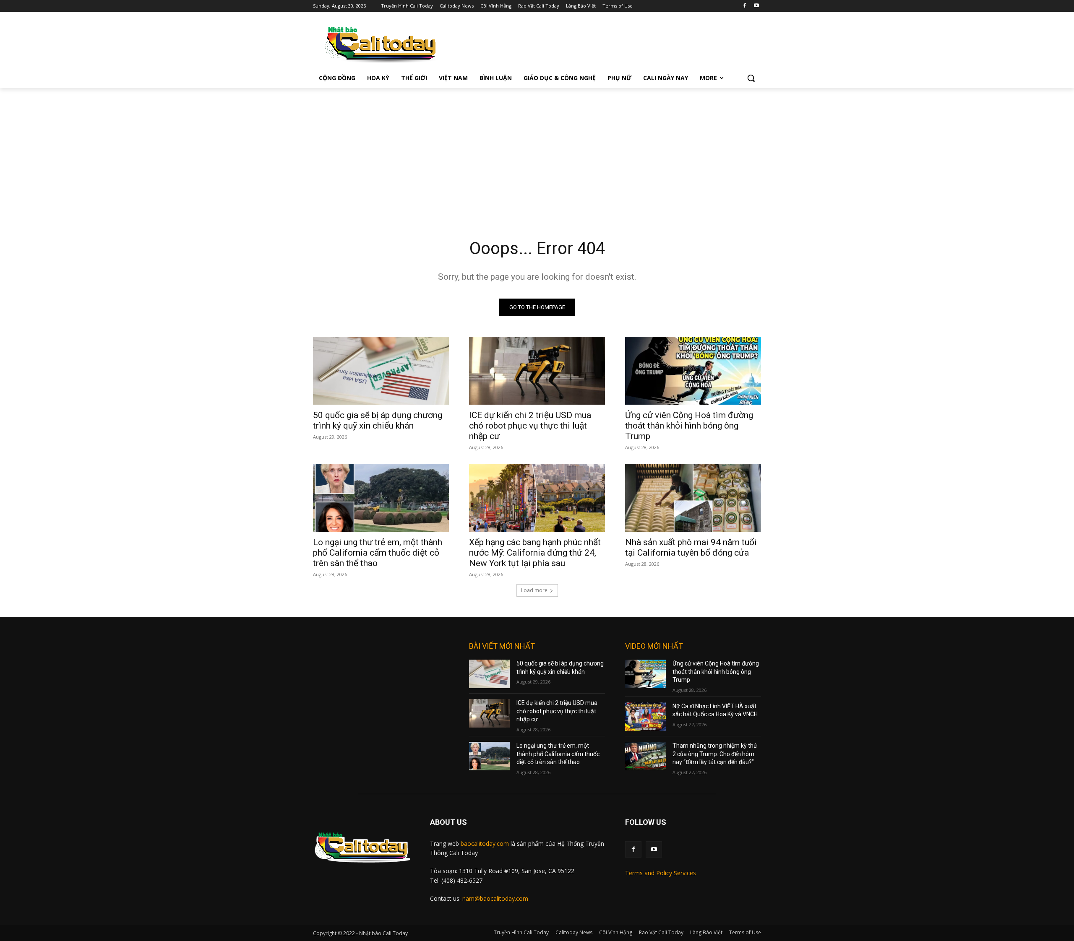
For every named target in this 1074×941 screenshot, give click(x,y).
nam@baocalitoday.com (495, 898)
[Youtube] (756, 6)
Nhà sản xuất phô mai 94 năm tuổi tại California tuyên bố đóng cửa (691, 547)
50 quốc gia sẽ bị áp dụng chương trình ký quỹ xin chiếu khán (377, 420)
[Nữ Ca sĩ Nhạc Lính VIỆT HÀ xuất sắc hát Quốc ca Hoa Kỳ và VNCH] (645, 716)
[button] (751, 78)
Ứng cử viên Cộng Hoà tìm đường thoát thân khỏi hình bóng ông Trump (689, 425)
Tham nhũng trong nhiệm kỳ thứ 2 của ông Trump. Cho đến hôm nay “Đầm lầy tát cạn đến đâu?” (715, 753)
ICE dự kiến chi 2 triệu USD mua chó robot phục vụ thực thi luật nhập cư (530, 425)
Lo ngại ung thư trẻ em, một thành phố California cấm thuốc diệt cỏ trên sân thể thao (377, 552)
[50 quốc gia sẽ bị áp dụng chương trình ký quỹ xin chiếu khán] (381, 371)
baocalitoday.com (485, 843)
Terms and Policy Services (660, 873)
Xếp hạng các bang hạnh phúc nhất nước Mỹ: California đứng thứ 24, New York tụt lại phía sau (535, 552)
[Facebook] (744, 6)
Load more (534, 590)
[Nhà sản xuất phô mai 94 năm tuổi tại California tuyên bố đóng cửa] (693, 498)
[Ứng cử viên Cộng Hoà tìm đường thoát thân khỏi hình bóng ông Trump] (693, 371)
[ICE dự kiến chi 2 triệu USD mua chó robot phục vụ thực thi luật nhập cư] (537, 371)
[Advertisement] (537, 151)
